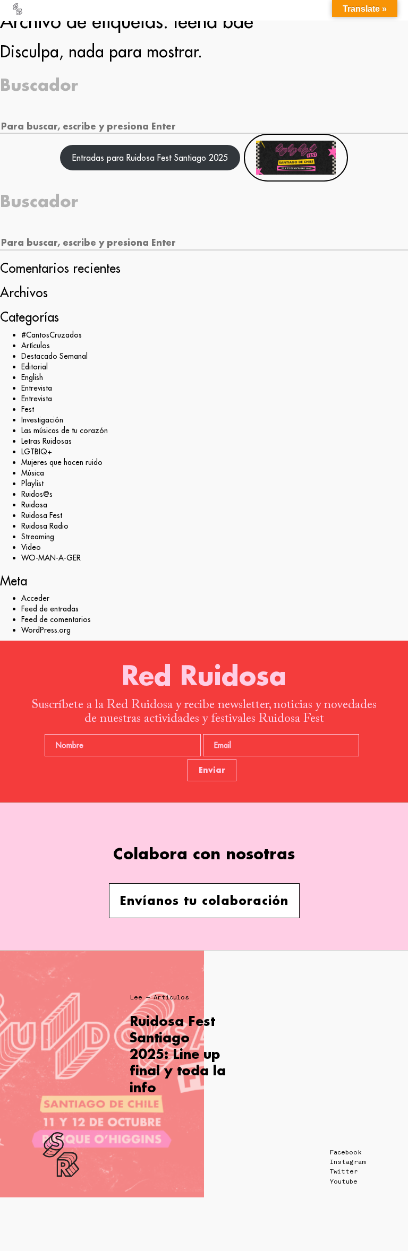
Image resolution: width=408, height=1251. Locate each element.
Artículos (35, 345)
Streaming (37, 536)
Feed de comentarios (56, 619)
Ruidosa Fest (41, 515)
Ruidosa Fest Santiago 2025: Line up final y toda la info (178, 1054)
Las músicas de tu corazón (64, 430)
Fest (27, 409)
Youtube (344, 1181)
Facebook (346, 1152)
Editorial (34, 367)
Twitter (344, 1171)
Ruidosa (34, 505)
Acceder (35, 598)
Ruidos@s (37, 494)
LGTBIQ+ (36, 451)
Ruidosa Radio (45, 526)
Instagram (348, 1162)
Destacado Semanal (54, 356)
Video (31, 547)
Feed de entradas (50, 609)
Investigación (42, 420)
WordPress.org (46, 630)
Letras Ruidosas (46, 441)
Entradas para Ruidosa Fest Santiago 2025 (150, 157)
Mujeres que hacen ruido (62, 462)
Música (32, 473)
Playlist (32, 483)
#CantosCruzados (51, 335)
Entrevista (36, 388)
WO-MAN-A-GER (51, 558)
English (32, 377)
